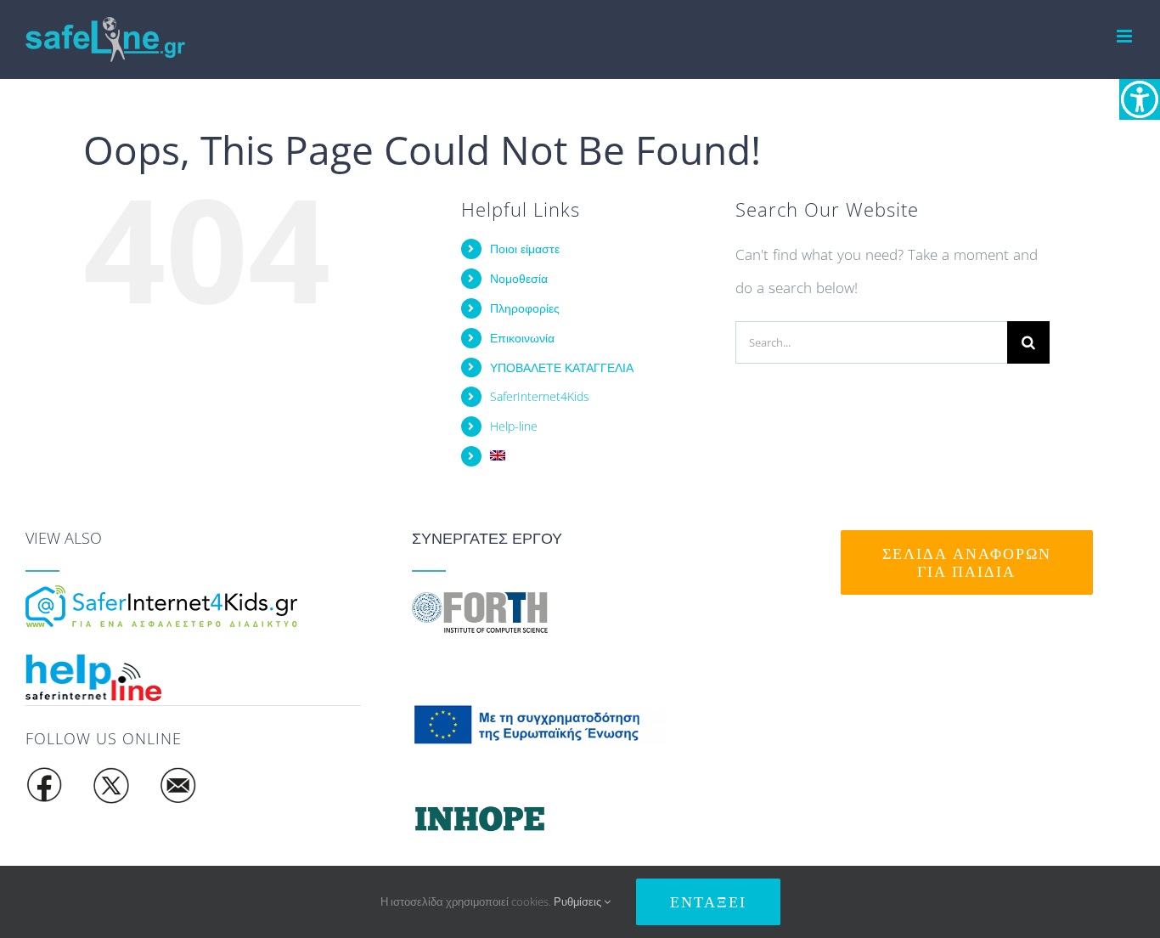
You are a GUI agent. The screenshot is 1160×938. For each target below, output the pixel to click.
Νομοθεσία (519, 278)
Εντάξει (708, 902)
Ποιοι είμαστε (525, 248)
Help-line (514, 426)
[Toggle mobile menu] (1126, 36)
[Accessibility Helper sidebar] (1139, 99)
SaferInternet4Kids (539, 396)
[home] (161, 596)
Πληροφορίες (525, 308)
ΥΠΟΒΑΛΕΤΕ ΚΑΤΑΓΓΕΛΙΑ (561, 367)
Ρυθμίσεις (579, 901)
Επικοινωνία (522, 338)
